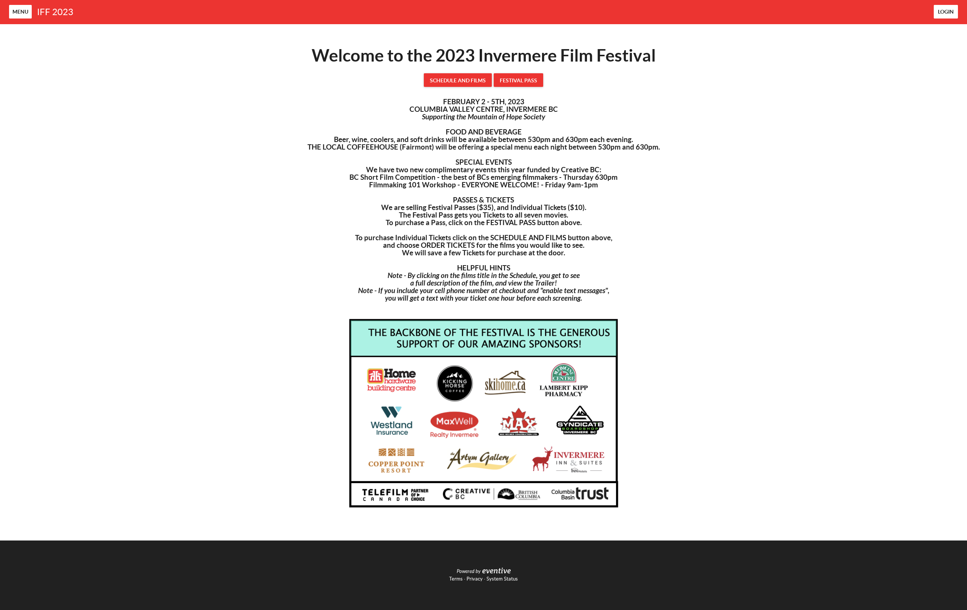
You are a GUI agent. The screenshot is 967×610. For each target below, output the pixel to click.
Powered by (468, 571)
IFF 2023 (55, 12)
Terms (456, 579)
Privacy (475, 579)
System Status (502, 579)
